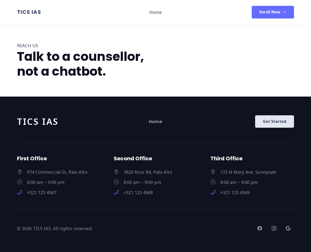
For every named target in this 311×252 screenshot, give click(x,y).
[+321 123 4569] (215, 192)
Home (155, 121)
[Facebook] (260, 228)
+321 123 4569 (235, 192)
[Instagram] (274, 228)
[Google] (288, 228)
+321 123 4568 (138, 192)
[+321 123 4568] (119, 192)
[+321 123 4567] (22, 192)
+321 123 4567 (41, 192)
